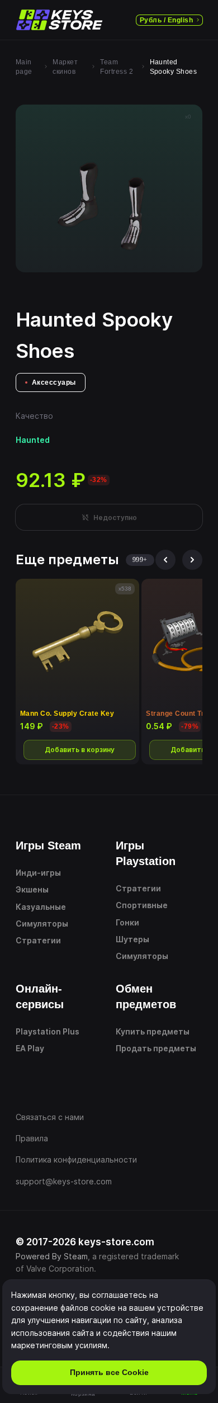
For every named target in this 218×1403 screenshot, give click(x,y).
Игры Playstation (146, 853)
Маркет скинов (65, 66)
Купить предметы (152, 1031)
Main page (24, 66)
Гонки (127, 922)
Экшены (32, 889)
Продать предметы (156, 1048)
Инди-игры (38, 872)
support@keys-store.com (64, 1181)
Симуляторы (42, 923)
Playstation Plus (47, 1031)
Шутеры (132, 939)
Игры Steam (48, 845)
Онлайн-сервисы (40, 996)
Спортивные (142, 905)
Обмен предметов (146, 996)
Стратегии (38, 940)
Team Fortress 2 (116, 66)
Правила (32, 1138)
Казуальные (41, 906)
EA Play (30, 1048)
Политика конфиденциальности (76, 1159)
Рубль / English (166, 20)
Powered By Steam (52, 1256)
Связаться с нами (50, 1117)
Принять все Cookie (109, 1372)
